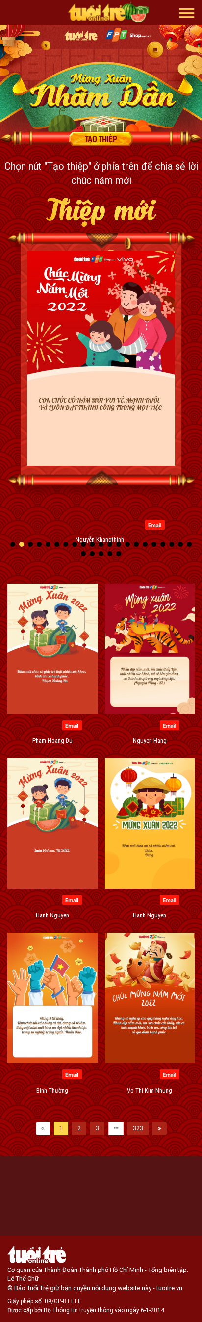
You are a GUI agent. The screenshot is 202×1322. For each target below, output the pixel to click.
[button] (187, 12)
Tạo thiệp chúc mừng (101, 138)
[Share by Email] (154, 524)
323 (138, 1128)
